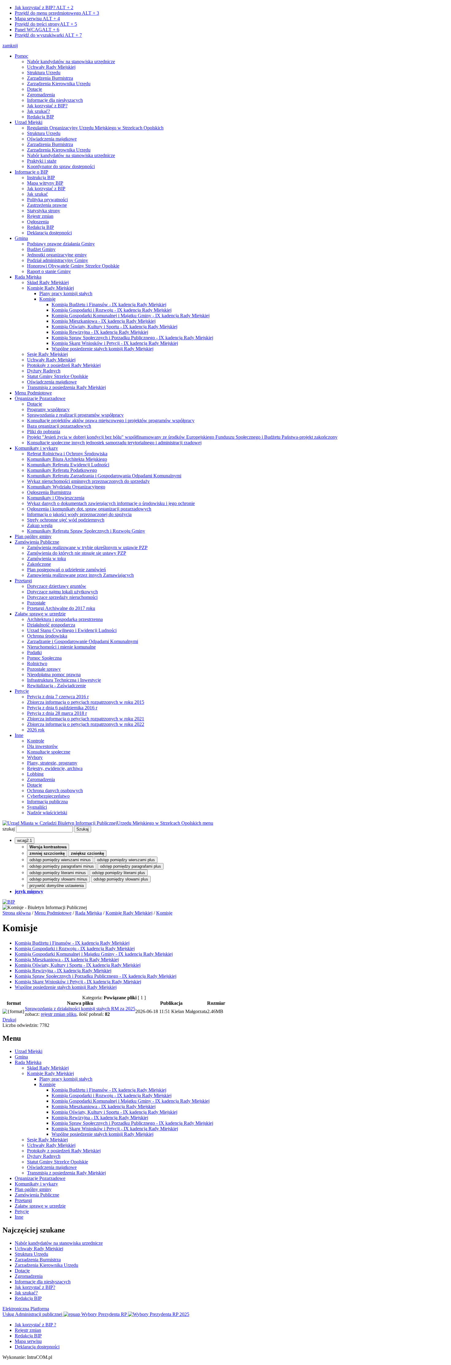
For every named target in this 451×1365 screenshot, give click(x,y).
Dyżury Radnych (43, 370)
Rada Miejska (28, 277)
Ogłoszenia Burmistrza (49, 492)
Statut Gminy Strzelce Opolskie (57, 376)
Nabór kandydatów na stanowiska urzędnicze (71, 61)
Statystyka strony (43, 210)
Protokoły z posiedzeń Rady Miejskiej (64, 365)
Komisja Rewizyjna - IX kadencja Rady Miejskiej (100, 332)
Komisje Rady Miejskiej (50, 288)
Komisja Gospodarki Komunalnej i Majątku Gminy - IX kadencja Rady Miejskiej (131, 315)
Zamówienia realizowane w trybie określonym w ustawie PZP (87, 547)
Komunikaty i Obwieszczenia (55, 497)
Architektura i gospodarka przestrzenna (65, 619)
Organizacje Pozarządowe (40, 398)
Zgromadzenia (41, 94)
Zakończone (39, 564)
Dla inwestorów (42, 746)
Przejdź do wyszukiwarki (48, 35)
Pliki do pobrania (43, 431)
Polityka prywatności (47, 199)
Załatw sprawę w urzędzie (40, 613)
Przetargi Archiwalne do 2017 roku (61, 608)
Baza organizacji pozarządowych (59, 426)
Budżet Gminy (41, 249)
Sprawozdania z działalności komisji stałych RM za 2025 (80, 1008)
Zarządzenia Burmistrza (50, 78)
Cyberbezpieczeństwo (48, 796)
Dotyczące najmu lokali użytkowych (62, 591)
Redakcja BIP (40, 116)
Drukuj (9, 1019)
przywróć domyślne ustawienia (56, 885)
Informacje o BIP (31, 172)
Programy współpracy (48, 409)
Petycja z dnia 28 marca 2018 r (57, 713)
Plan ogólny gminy (33, 536)
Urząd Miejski (28, 122)
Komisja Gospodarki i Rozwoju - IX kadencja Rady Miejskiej (112, 310)
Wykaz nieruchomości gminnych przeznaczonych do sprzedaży (88, 481)
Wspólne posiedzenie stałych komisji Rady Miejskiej (102, 348)
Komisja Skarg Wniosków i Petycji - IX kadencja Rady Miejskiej (115, 343)
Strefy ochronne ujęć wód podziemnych (65, 519)
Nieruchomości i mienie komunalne (61, 647)
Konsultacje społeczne (48, 751)
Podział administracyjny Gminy (57, 260)
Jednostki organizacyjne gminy (57, 254)
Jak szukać (37, 194)
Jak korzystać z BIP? (44, 7)
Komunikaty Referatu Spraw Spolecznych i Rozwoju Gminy (86, 531)
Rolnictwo (37, 663)
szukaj (8, 828)
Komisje (47, 299)
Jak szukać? (38, 111)
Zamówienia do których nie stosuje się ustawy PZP (76, 553)
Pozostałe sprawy (44, 669)
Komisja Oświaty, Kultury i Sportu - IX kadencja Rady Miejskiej (114, 326)
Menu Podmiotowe (33, 392)
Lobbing (35, 774)
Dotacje (34, 89)
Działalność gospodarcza (51, 624)
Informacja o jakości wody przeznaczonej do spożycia (79, 514)
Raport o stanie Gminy (49, 271)
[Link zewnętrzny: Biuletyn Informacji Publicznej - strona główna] (8, 901)
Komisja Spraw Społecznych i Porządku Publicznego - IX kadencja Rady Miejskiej (132, 337)
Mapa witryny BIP (45, 183)
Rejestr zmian (40, 216)
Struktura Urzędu (43, 72)
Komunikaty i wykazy (36, 448)
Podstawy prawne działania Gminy (61, 243)
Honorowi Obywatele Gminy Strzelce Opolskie (73, 265)
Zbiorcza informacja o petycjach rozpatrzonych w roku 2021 (85, 718)
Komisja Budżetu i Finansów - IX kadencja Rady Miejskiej (109, 304)
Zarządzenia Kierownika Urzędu (59, 83)
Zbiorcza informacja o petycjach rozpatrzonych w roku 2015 (85, 702)
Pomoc (21, 56)
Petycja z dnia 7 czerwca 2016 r (58, 696)
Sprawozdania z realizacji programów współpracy (75, 415)
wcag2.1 (24, 840)
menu (207, 823)
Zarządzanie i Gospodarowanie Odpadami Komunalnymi (82, 641)
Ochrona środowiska (47, 635)
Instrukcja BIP (41, 177)
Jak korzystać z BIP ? (35, 1324)
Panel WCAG (37, 29)
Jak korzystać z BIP (46, 188)
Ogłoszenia (38, 221)
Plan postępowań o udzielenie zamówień (66, 569)
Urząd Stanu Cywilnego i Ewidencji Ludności (72, 630)
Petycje (22, 691)
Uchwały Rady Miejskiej (51, 67)
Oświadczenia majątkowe (52, 138)
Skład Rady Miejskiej (48, 282)
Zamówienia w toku (46, 558)
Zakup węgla (39, 525)
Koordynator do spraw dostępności (61, 166)
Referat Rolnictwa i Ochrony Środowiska (67, 453)
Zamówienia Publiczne (37, 542)
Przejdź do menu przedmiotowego (57, 13)
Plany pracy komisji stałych (65, 293)
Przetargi (23, 580)
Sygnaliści (37, 807)
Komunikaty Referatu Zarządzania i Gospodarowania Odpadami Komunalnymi (104, 475)
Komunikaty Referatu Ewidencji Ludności (68, 464)
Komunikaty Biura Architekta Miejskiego (67, 459)
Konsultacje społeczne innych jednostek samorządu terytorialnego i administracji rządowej (114, 442)
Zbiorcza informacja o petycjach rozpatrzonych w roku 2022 (85, 724)
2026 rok (35, 729)
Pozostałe (36, 602)
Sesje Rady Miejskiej (47, 354)
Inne (19, 735)
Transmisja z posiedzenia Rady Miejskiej (66, 387)
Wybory (35, 757)
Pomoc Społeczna (44, 658)
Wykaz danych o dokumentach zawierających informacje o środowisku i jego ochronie (111, 503)
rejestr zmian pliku (58, 1014)
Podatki (34, 652)
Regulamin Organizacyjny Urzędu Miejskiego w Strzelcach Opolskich (95, 127)
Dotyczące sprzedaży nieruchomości (62, 597)
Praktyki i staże (41, 161)
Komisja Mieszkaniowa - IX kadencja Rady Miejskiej (104, 321)
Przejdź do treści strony (46, 24)
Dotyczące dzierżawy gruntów (56, 586)
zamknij (10, 45)
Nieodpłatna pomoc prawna (54, 674)
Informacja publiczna (47, 801)
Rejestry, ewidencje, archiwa (55, 768)
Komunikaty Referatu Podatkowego (62, 470)
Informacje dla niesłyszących (55, 100)
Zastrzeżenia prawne (47, 205)
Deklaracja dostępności (49, 232)
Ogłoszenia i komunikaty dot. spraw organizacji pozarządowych (89, 508)
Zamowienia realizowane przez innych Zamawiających (80, 575)
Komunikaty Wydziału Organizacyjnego (66, 486)
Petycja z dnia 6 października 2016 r (62, 707)
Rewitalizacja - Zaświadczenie (56, 685)
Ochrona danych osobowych (55, 790)
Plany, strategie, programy (52, 762)
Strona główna (16, 913)
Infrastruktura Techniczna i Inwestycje (64, 680)
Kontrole (35, 740)
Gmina (21, 238)
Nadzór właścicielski (47, 812)
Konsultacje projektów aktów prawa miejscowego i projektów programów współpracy (111, 420)
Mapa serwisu (37, 18)
